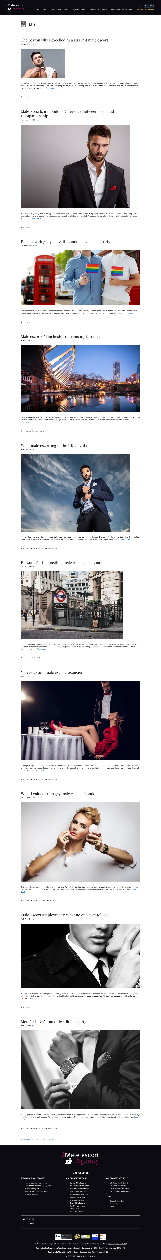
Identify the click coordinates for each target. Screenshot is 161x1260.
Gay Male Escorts (78, 10)
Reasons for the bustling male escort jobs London (63, 562)
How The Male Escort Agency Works (38, 1186)
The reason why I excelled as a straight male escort (64, 39)
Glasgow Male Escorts (78, 1191)
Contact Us (30, 1223)
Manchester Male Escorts (79, 1186)
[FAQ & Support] (140, 6)
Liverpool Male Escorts (78, 1200)
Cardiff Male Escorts (77, 1206)
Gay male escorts (32, 548)
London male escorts (33, 658)
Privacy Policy (115, 1204)
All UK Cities (74, 1209)
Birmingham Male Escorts (79, 1189)
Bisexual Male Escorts (98, 10)
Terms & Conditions (117, 1201)
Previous (25, 1139)
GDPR (112, 1207)
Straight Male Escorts (59, 10)
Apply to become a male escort (36, 1191)
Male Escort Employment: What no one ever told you (66, 914)
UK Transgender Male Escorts (121, 1191)
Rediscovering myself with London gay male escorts (65, 241)
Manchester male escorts (35, 431)
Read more (50, 88)
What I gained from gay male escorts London (59, 793)
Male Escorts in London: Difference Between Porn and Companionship (67, 113)
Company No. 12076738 (117, 1244)
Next (50, 1139)
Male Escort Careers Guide (121, 10)
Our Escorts (42, 10)
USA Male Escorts (77, 1212)
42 (44, 1139)
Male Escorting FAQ (32, 1189)
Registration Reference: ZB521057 (111, 1248)
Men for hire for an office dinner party (53, 1021)
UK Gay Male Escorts (118, 1186)
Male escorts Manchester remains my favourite (61, 336)
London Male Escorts (78, 1183)
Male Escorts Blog (31, 1194)
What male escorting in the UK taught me (56, 445)
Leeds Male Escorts (77, 1197)
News (28, 97)
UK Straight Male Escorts (119, 1183)
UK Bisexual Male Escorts (119, 1189)
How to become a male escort (36, 1183)
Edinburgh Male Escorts (79, 1194)
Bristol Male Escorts (77, 1203)
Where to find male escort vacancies (52, 672)
